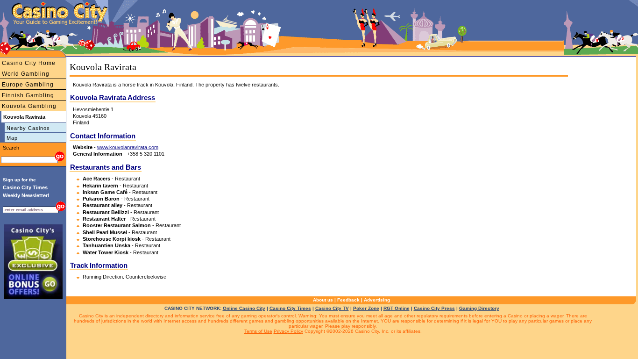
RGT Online (396, 308)
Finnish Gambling (28, 95)
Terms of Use (258, 331)
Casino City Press (434, 308)
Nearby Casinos (28, 128)
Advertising (377, 299)
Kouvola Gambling (29, 106)
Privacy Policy (288, 331)
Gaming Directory (479, 308)
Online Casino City (244, 308)
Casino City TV (332, 308)
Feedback (348, 299)
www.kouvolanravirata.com (127, 147)
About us (323, 299)
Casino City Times (290, 308)
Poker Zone (366, 308)
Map (12, 138)
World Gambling (26, 74)
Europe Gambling (28, 84)
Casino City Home (29, 63)
